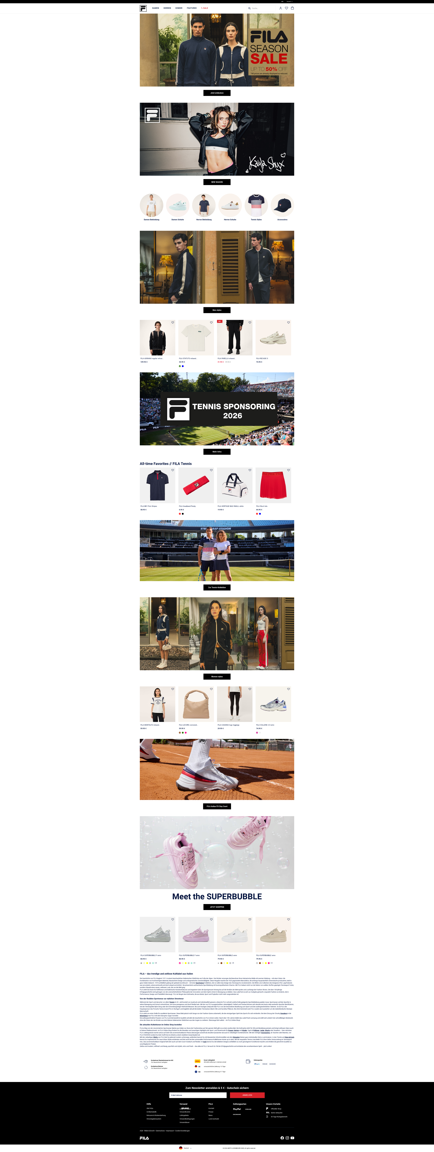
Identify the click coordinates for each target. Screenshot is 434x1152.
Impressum (170, 1131)
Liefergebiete (184, 1115)
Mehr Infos (217, 452)
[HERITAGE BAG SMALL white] (234, 485)
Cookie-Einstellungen (182, 1131)
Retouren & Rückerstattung (156, 1115)
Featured (192, 8)
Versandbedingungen (187, 1119)
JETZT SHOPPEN (217, 907)
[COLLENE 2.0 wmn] (273, 704)
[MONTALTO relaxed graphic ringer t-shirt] (157, 704)
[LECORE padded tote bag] (182, 732)
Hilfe (282, 1)
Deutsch (289, 1)
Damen (155, 8)
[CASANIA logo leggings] (234, 704)
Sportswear (200, 983)
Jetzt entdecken (217, 93)
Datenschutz (160, 1131)
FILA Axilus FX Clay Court (217, 806)
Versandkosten (185, 1112)
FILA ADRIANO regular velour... (152, 358)
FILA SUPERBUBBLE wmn (227, 955)
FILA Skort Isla (261, 506)
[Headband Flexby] (196, 485)
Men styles (217, 310)
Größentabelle (151, 1112)
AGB (141, 1131)
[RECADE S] (273, 337)
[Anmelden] (280, 8)
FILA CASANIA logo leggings (228, 725)
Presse (211, 1112)
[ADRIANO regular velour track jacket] (157, 337)
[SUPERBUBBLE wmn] (144, 963)
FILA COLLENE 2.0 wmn (265, 725)
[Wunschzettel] (286, 8)
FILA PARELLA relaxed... (227, 358)
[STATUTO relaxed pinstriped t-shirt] (196, 337)
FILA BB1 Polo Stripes (148, 506)
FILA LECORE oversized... (188, 725)
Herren (167, 8)
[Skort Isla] (273, 485)
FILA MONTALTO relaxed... (150, 725)
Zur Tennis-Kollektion (217, 587)
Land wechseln (214, 1119)
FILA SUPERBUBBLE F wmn (150, 955)
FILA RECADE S (262, 358)
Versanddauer (185, 1122)
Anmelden (247, 1095)
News (210, 1115)
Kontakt (211, 1108)
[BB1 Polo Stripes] (157, 485)
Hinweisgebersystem (154, 1119)
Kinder (179, 8)
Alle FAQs (150, 1108)
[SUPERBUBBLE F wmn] (157, 934)
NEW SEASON (217, 182)
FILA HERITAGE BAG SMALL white (231, 506)
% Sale (204, 8)
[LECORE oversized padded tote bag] (196, 704)
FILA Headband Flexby (187, 506)
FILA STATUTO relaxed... (188, 358)
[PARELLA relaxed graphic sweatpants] (234, 337)
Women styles (217, 677)
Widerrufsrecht (149, 1131)
